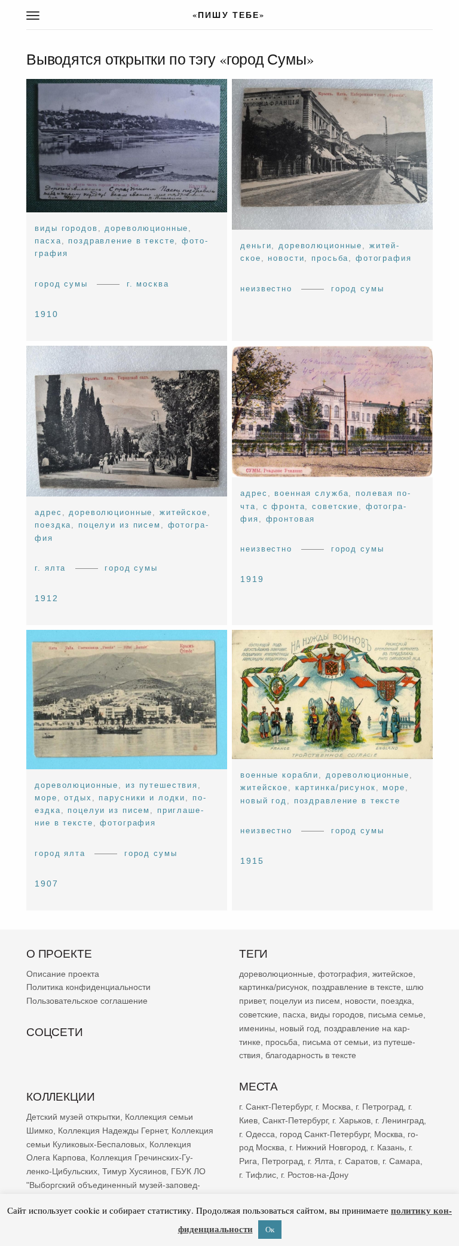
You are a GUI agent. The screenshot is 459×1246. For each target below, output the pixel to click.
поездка (53, 524)
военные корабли (279, 774)
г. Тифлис (257, 1175)
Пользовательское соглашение (87, 1001)
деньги (255, 245)
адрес (48, 512)
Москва (388, 1134)
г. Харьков (351, 1120)
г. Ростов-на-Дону (314, 1175)
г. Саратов (358, 1161)
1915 (252, 861)
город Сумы (61, 283)
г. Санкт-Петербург (275, 1106)
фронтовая (291, 518)
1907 (47, 883)
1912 (47, 598)
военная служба (311, 493)
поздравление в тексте (121, 240)
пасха (48, 240)
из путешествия (162, 784)
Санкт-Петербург (295, 1120)
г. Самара (401, 1161)
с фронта (284, 505)
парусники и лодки (142, 797)
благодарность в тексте (310, 1056)
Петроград (282, 1161)
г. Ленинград (399, 1120)
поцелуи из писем (119, 524)
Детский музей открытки (73, 1117)
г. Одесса (257, 1134)
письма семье (395, 1014)
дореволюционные (146, 228)
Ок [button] (269, 1229)
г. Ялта (50, 567)
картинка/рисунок (335, 787)
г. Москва (148, 283)
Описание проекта (62, 974)
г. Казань (387, 1147)
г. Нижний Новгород (327, 1147)
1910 (47, 314)
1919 (252, 579)
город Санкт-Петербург (324, 1134)
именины (257, 1028)
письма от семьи (335, 1042)
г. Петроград (379, 1106)
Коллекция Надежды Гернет (112, 1130)
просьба (329, 258)
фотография (384, 258)
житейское (183, 512)
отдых (77, 797)
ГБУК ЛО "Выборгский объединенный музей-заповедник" (116, 1185)
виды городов (66, 228)
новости (286, 258)
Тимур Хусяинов (134, 1171)
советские (335, 505)
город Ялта (60, 852)
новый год (263, 800)
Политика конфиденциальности (88, 987)
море (46, 797)
